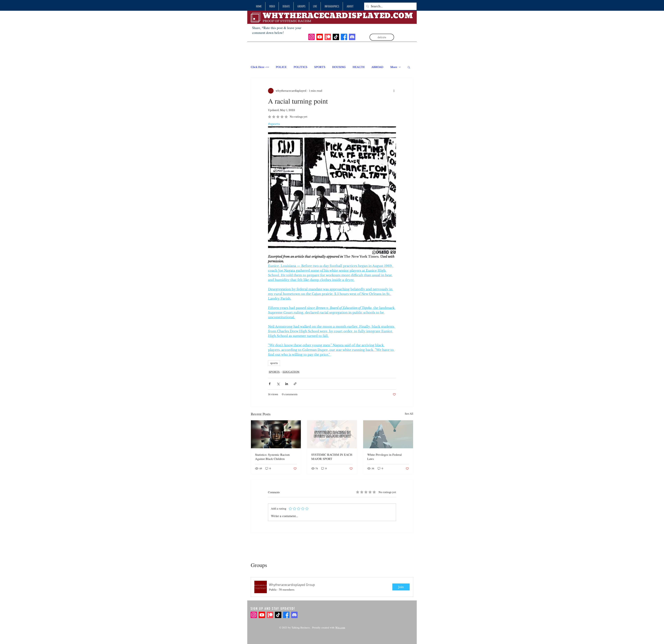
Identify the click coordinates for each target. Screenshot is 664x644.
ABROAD (377, 67)
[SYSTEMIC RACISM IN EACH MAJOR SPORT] (332, 434)
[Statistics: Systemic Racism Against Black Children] (276, 434)
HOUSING (339, 67)
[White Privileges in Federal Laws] (388, 434)
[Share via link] (295, 383)
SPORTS (319, 67)
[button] (409, 67)
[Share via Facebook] (269, 383)
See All (409, 413)
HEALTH (359, 67)
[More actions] (394, 91)
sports (274, 363)
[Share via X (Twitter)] (278, 383)
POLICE (281, 67)
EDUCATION (291, 371)
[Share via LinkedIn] (286, 383)
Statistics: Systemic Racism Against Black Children (272, 456)
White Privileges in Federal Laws (384, 456)
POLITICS (300, 67)
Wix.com (340, 627)
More (393, 67)
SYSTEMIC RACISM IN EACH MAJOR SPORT (331, 456)
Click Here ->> (260, 67)
